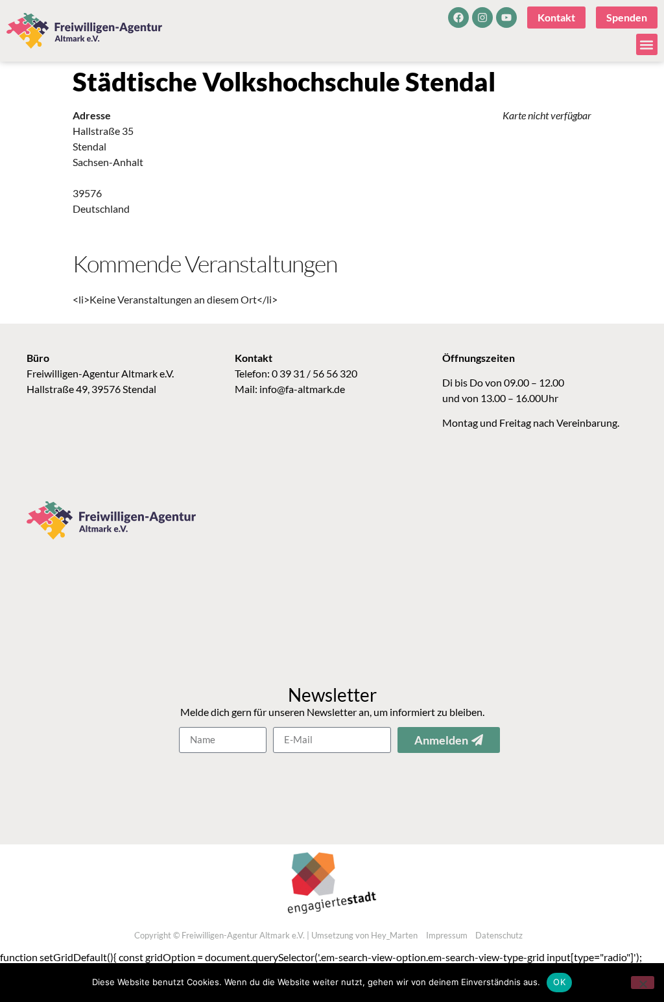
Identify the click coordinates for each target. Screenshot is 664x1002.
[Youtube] (506, 17)
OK (559, 982)
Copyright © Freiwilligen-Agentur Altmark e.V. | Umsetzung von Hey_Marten (276, 935)
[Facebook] (458, 17)
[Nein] (642, 982)
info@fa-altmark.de (302, 389)
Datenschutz (499, 935)
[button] (647, 44)
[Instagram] (482, 17)
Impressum (447, 935)
